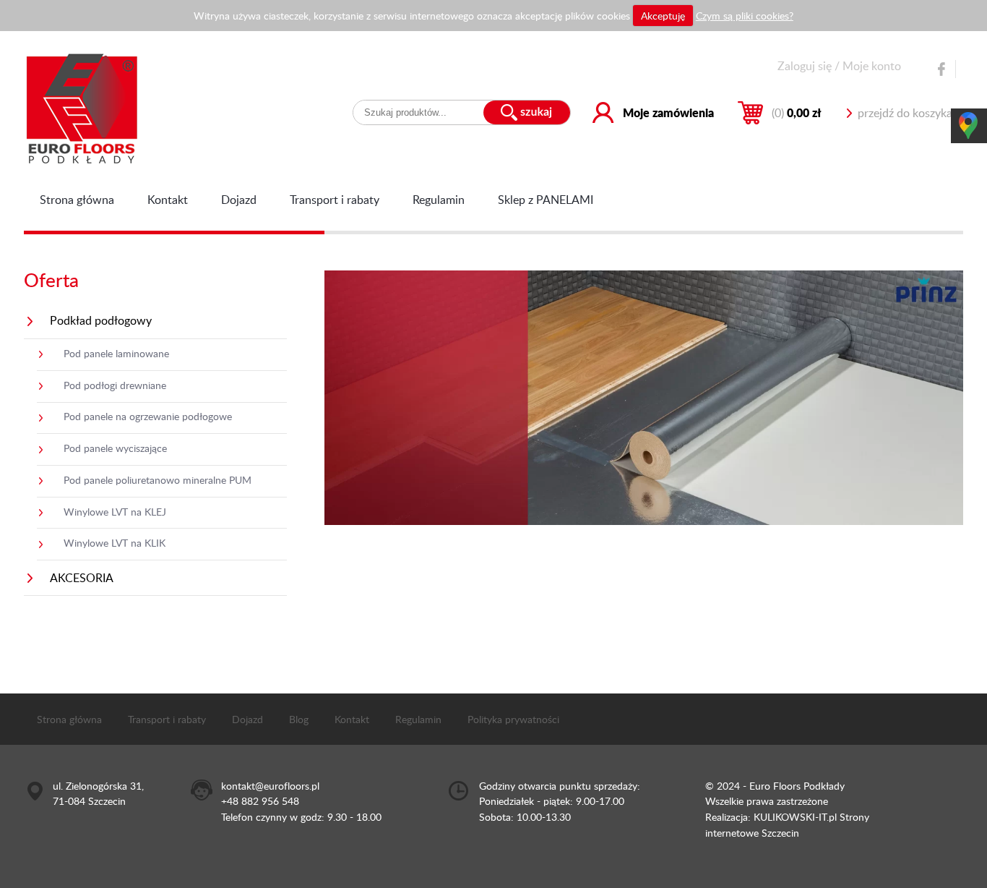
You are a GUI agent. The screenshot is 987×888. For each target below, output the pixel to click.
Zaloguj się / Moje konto (839, 66)
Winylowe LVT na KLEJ (115, 511)
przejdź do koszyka (905, 113)
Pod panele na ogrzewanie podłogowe (148, 416)
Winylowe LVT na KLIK (114, 542)
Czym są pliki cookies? (744, 15)
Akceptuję (663, 15)
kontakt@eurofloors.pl (270, 785)
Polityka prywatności (513, 719)
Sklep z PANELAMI (545, 200)
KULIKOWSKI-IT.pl (795, 816)
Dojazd (239, 200)
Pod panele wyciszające (115, 447)
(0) (797, 112)
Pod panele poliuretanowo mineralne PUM (157, 479)
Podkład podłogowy (101, 320)
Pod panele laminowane (116, 353)
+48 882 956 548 (260, 800)
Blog (299, 719)
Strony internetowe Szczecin (787, 824)
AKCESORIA (81, 578)
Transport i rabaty (334, 200)
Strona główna (77, 200)
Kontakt (167, 200)
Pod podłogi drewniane (115, 384)
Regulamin (439, 200)
